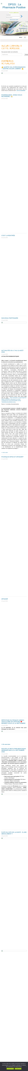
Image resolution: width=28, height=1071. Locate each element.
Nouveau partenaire (9, 318)
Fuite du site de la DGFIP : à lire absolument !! (14, 833)
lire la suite (5, 452)
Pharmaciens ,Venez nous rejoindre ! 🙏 (11, 95)
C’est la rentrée (8, 235)
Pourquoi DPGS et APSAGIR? (12, 457)
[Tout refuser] (26, 1066)
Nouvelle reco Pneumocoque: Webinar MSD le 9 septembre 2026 (13, 750)
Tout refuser (18, 1068)
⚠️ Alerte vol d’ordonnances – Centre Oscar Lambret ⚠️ (13, 67)
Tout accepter (10, 1068)
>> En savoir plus (5, 744)
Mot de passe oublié (14, 19)
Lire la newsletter (21, 90)
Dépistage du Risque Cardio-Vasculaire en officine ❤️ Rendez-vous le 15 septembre (13, 721)
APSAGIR (4, 599)
